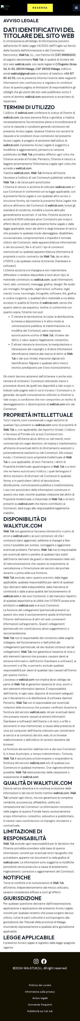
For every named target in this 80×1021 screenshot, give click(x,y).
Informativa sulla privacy (40, 991)
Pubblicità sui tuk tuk (40, 1011)
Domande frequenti (40, 1004)
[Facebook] (44, 961)
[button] (40, 8)
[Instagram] (36, 961)
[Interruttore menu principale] (76, 7)
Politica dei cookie (40, 985)
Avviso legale (40, 998)
